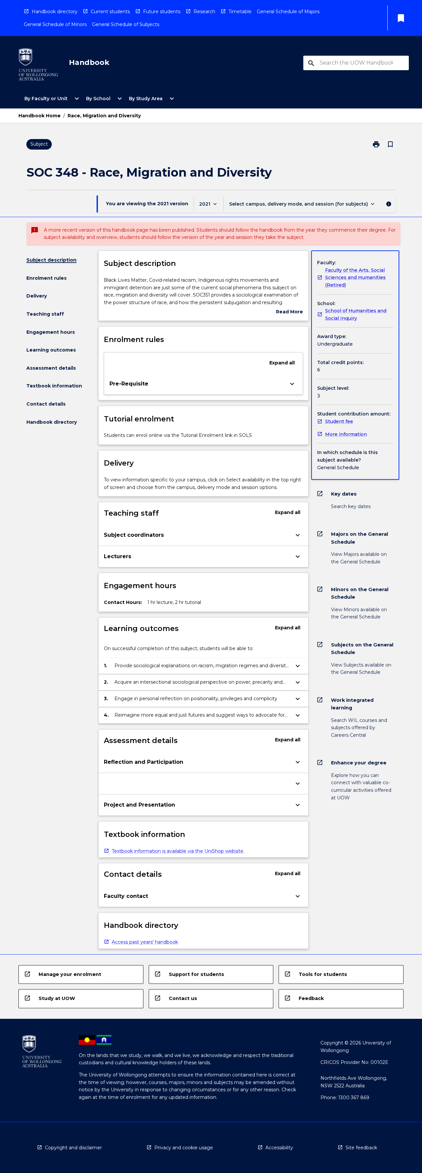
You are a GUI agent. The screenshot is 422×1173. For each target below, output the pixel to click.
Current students (110, 11)
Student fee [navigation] (339, 421)
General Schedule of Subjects (125, 24)
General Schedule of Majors (288, 11)
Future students (161, 11)
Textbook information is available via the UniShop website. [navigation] (178, 851)
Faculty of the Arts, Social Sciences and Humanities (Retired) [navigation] (355, 277)
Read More (289, 312)
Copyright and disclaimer (73, 1148)
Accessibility (279, 1148)
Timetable (240, 11)
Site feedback (361, 1148)
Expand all (282, 363)
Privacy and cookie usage (183, 1148)
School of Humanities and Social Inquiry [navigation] (355, 314)
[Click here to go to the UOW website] (38, 65)
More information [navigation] (346, 434)
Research (204, 11)
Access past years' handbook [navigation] (145, 942)
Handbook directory (54, 11)
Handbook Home (39, 116)
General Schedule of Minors (55, 24)
